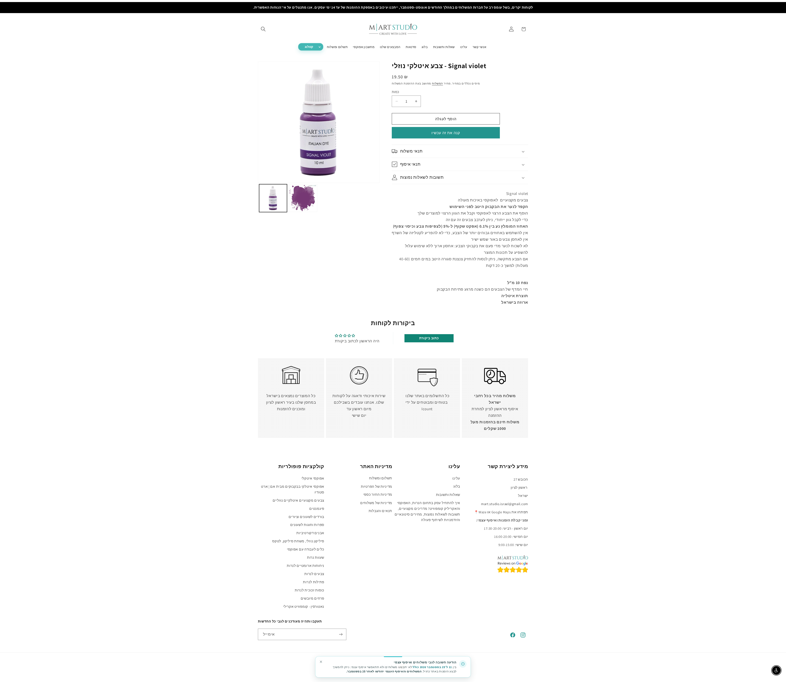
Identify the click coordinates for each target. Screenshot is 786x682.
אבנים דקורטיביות (310, 533)
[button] (263, 29)
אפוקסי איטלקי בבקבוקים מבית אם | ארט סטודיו (292, 489)
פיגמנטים (316, 508)
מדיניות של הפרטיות (376, 486)
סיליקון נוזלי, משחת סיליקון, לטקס (298, 541)
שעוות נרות (315, 557)
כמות (395, 92)
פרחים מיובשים (312, 598)
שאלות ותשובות (448, 494)
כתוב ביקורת (429, 338)
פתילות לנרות (313, 582)
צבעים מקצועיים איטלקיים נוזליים (298, 500)
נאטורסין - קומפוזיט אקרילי (303, 606)
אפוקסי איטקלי (313, 478)
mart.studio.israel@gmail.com (504, 504)
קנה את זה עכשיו (445, 132)
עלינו (456, 478)
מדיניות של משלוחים (376, 503)
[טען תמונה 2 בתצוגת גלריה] (303, 198)
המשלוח (437, 83)
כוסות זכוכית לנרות (309, 590)
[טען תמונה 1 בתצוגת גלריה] (273, 198)
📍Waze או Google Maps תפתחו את (501, 512)
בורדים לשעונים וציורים (306, 517)
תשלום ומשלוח (380, 478)
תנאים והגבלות (380, 511)
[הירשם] (340, 634)
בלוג (456, 486)
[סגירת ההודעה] (321, 661)
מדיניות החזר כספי (377, 494)
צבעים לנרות (314, 574)
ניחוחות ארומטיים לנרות (305, 565)
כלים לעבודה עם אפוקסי (305, 549)
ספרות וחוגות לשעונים (307, 524)
